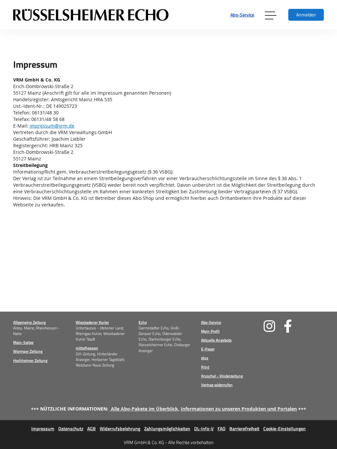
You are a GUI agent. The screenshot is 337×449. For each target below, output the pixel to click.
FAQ (221, 428)
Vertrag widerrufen (217, 385)
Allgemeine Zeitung (29, 322)
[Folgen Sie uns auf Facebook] (294, 326)
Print (205, 367)
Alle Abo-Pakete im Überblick (144, 409)
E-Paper (208, 349)
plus (204, 358)
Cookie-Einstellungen (284, 428)
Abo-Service (242, 14)
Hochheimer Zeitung (30, 360)
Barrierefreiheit (244, 428)
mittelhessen (87, 348)
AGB (91, 428)
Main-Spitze (23, 342)
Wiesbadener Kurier (92, 322)
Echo (143, 322)
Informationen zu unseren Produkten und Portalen (239, 409)
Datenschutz (70, 428)
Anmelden (306, 14)
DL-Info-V (204, 428)
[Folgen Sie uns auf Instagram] (274, 326)
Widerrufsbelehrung (120, 428)
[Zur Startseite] (90, 15)
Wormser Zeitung (27, 351)
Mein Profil (210, 331)
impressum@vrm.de (52, 126)
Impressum (42, 428)
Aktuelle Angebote (216, 340)
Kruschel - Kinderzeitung (222, 376)
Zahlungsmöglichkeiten (167, 428)
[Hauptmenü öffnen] (271, 14)
